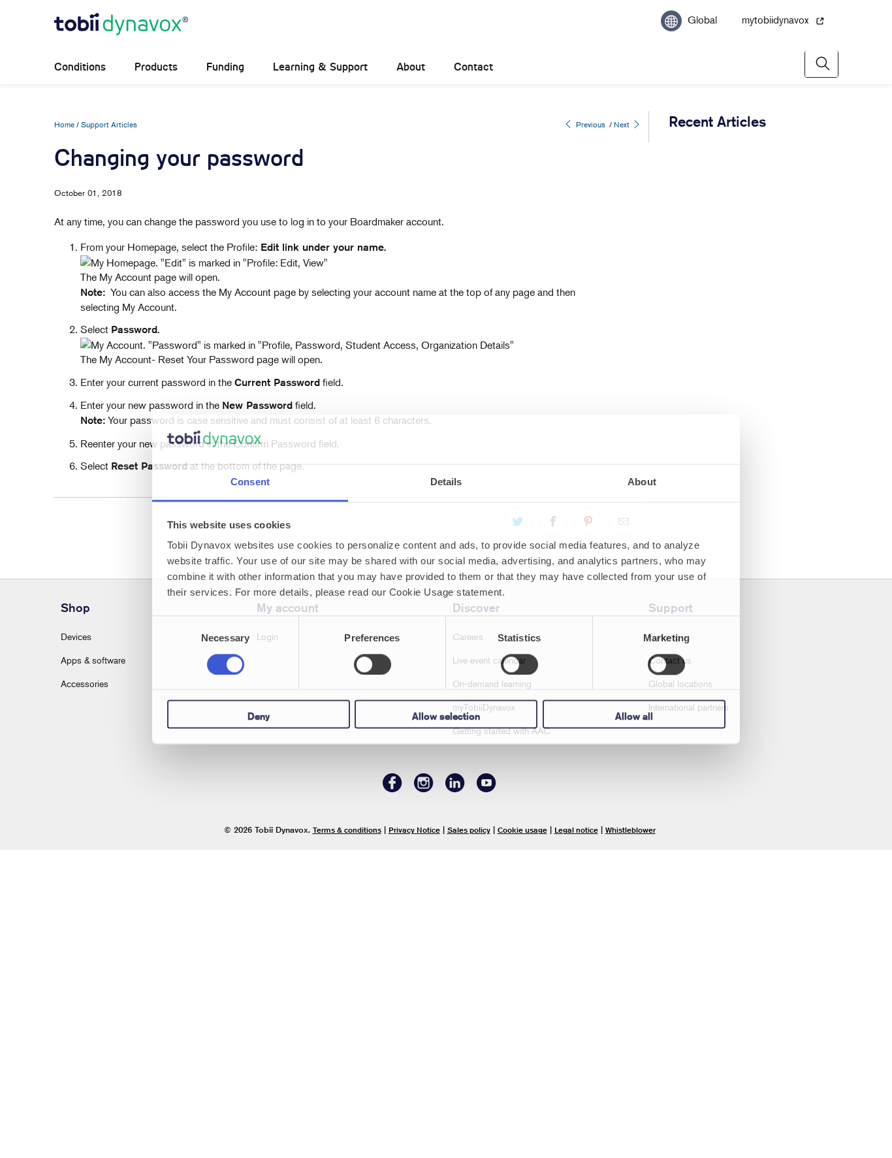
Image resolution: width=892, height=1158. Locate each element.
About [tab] (642, 482)
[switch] (372, 664)
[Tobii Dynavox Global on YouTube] (486, 1096)
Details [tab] (446, 482)
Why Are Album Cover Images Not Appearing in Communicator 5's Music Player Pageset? (724, 179)
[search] (821, 63)
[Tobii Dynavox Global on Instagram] (423, 1096)
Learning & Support (320, 67)
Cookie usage (522, 1137)
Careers (468, 944)
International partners (688, 1014)
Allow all (634, 717)
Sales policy (468, 1137)
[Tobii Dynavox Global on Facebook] (392, 1096)
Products (156, 67)
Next (622, 124)
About (410, 67)
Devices (76, 944)
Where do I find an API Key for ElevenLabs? (729, 827)
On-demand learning (492, 991)
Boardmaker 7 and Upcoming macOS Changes (734, 374)
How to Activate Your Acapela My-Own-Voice (733, 248)
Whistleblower (630, 1137)
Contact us (670, 967)
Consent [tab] (250, 482)
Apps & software (93, 967)
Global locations (680, 991)
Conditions (80, 67)
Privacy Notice (414, 1137)
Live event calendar (489, 967)
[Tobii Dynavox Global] (121, 25)
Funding (225, 67)
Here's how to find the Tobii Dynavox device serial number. (730, 311)
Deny (258, 717)
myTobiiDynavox (484, 1014)
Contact (473, 67)
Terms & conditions (347, 1137)
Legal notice (576, 1137)
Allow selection (446, 717)
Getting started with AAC (501, 1038)
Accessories (84, 991)
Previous (589, 124)
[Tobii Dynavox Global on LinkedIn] (455, 1096)
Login (267, 944)
